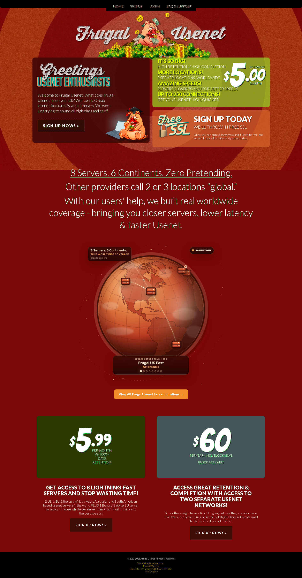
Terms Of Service (151, 566)
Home (118, 6)
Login (154, 6)
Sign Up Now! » (61, 125)
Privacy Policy (151, 571)
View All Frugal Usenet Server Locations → (151, 394)
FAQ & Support (179, 6)
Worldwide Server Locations (151, 563)
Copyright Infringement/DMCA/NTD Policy (151, 569)
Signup (136, 6)
